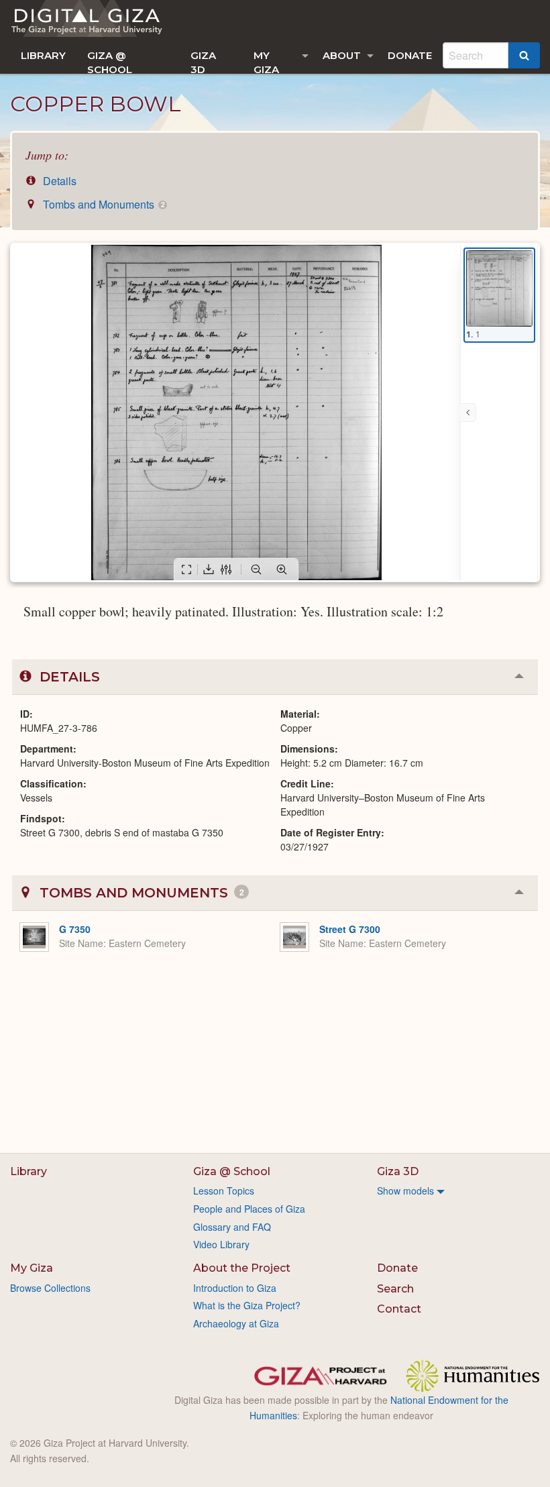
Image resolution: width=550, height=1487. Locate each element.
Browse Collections (50, 1288)
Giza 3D (203, 61)
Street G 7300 (349, 929)
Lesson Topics (223, 1190)
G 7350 (75, 929)
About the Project (241, 1268)
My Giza (266, 61)
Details (58, 180)
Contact (399, 1309)
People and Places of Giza (249, 1208)
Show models (405, 1191)
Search (395, 1288)
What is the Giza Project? (246, 1305)
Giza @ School (109, 61)
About (342, 55)
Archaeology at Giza (236, 1323)
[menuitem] (43, 55)
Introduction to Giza (234, 1288)
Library (43, 55)
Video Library (221, 1244)
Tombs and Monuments (102, 204)
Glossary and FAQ (232, 1226)
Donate (410, 55)
